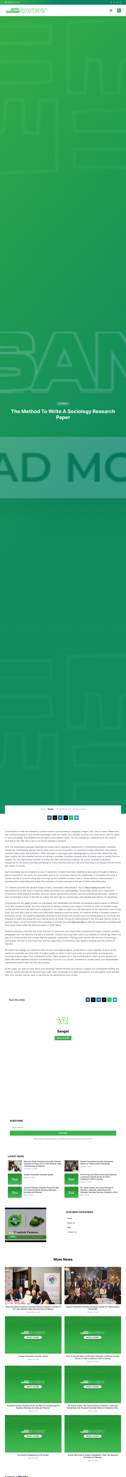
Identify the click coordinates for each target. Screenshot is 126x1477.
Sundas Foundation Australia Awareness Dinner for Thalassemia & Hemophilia (96, 1162)
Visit (13, 1236)
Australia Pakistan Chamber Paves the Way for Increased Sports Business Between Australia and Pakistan (41, 1190)
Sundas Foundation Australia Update (38, 1175)
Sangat (64, 403)
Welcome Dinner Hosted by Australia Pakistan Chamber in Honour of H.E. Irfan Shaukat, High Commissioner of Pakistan (42, 1163)
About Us (71, 1223)
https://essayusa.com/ (95, 887)
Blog (69, 1227)
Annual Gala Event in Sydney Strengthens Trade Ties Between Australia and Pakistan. (93, 1456)
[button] (111, 10)
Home (69, 1218)
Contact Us (71, 1232)
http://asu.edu (77, 922)
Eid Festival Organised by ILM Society (33, 1455)
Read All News (63, 1038)
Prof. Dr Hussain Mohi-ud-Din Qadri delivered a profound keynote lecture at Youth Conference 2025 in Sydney (98, 1177)
